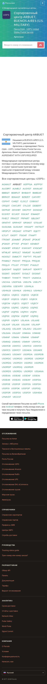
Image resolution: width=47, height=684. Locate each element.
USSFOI (6, 388)
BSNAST (16, 197)
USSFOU (16, 392)
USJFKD (25, 307)
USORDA (27, 354)
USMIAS (16, 341)
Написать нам (7, 662)
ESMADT (35, 214)
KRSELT (16, 248)
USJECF (5, 299)
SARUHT (27, 269)
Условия (5, 651)
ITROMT (6, 239)
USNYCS (6, 350)
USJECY (34, 303)
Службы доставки (9, 535)
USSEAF (26, 375)
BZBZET (26, 197)
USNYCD (27, 345)
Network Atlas (7, 616)
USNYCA (36, 341)
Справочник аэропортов (12, 515)
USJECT (25, 303)
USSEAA (6, 375)
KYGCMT (37, 248)
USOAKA (26, 350)
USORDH (17, 362)
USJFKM (15, 316)
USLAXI (16, 324)
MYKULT (16, 252)
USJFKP (25, 316)
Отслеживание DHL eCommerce (15, 484)
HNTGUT (39, 226)
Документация (8, 581)
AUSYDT (27, 188)
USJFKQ (34, 316)
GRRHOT (17, 222)
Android (9, 406)
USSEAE (16, 375)
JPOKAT (36, 239)
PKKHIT (16, 260)
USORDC (6, 358)
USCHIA (6, 282)
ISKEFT (13, 235)
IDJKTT (37, 231)
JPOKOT (6, 243)
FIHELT (5, 218)
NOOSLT (6, 256)
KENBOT (34, 243)
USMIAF (6, 337)
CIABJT (15, 201)
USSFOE (6, 384)
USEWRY (18, 286)
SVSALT (26, 273)
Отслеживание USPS (10, 464)
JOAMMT (16, 239)
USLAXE (35, 320)
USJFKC (15, 307)
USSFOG (26, 384)
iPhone (40, 403)
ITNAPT (33, 235)
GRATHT (6, 222)
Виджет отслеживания (11, 591)
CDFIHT (6, 201)
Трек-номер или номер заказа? (15, 555)
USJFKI (33, 311)
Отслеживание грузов (11, 489)
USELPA (27, 282)
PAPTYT (27, 256)
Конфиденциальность (11, 656)
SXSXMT (36, 273)
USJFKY (15, 320)
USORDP (6, 367)
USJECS (15, 303)
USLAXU (27, 328)
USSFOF (16, 384)
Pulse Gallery (7, 621)
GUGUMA (6, 226)
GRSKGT (27, 222)
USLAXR (16, 328)
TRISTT (26, 277)
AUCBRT (6, 188)
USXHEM (37, 392)
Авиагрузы (6, 500)
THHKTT (16, 277)
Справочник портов (10, 520)
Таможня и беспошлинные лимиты (16, 449)
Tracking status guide (10, 550)
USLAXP (35, 324)
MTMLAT (6, 252)
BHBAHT (26, 192)
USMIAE (36, 333)
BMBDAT (37, 192)
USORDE (28, 358)
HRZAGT (16, 231)
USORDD (17, 358)
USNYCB (6, 345)
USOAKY (16, 354)
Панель (5, 575)
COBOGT (34, 201)
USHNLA (29, 286)
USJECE (34, 295)
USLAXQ (6, 328)
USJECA (6, 295)
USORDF (39, 358)
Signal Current (7, 631)
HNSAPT (28, 226)
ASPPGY (38, 184)
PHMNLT (6, 260)
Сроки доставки (8, 606)
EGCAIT (25, 214)
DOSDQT (37, 210)
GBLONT (35, 218)
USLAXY (37, 328)
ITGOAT (23, 235)
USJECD (25, 295)
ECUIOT (16, 214)
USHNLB (6, 290)
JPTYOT (15, 243)
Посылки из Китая (9, 439)
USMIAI (15, 337)
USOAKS (6, 354)
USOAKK (37, 350)
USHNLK (16, 290)
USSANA (39, 371)
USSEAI (36, 375)
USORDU (17, 371)
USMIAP (35, 337)
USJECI (24, 299)
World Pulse (6, 626)
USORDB (38, 354)
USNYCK (37, 345)
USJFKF (5, 311)
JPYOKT (25, 243)
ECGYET (6, 214)
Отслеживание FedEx (11, 474)
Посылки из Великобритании (14, 454)
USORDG (6, 362)
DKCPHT (26, 210)
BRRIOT (6, 197)
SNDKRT (15, 273)
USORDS (6, 371)
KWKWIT (26, 248)
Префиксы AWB (8, 525)
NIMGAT (26, 252)
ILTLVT (5, 235)
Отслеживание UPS (10, 479)
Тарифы (5, 586)
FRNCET (15, 218)
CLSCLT (24, 201)
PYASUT (34, 265)
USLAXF (6, 324)
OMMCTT (17, 256)
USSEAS (16, 379)
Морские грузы (8, 495)
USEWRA (7, 286)
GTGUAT (38, 222)
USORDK (39, 362)
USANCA (36, 277)
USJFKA (6, 307)
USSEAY (26, 379)
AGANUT (6, 184)
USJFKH (24, 311)
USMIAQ (6, 341)
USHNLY (38, 290)
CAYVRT (36, 197)
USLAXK (25, 324)
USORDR (28, 367)
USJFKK (6, 316)
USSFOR (6, 392)
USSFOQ (36, 388)
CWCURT (16, 205)
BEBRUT (15, 192)
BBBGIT (6, 192)
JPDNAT (26, 239)
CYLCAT (27, 205)
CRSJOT (6, 205)
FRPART (25, 218)
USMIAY (26, 341)
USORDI (28, 362)
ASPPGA (27, 184)
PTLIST (15, 265)
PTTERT (24, 265)
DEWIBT (16, 210)
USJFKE (34, 307)
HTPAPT (27, 231)
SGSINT (6, 273)
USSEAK (6, 379)
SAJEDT (17, 269)
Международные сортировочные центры (19, 8)
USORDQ (17, 367)
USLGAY (16, 333)
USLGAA (6, 333)
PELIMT (37, 256)
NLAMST (36, 252)
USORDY (28, 371)
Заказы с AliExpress (10, 444)
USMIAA (26, 333)
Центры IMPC (7, 530)
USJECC (15, 295)
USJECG (15, 299)
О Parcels (6, 646)
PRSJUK (36, 260)
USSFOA (36, 379)
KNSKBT (6, 248)
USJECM (6, 303)
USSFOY (27, 392)
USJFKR (6, 320)
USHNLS (27, 290)
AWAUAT (38, 188)
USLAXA (25, 320)
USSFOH (36, 384)
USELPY (37, 282)
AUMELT (16, 188)
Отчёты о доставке (10, 611)
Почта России (7, 459)
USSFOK (15, 388)
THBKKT (6, 277)
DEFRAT (6, 210)
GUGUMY (18, 226)
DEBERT (37, 205)
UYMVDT (6, 396)
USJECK (33, 299)
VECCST (17, 396)
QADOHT (6, 269)
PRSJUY (6, 265)
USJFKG (15, 311)
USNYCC (16, 345)
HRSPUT (6, 231)
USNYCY (16, 350)
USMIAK (25, 337)
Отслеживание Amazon (11, 469)
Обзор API (6, 570)
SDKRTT (37, 269)
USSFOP (25, 388)
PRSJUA (26, 260)
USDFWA (16, 282)
